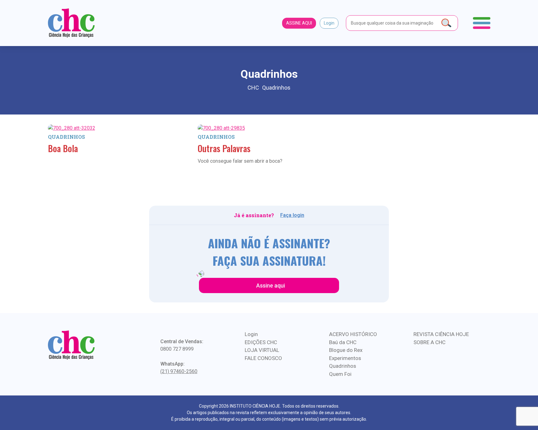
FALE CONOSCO (263, 358)
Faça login (292, 215)
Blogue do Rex (345, 350)
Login (329, 23)
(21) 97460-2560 (178, 371)
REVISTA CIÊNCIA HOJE (441, 334)
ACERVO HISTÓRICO (353, 334)
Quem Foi (340, 374)
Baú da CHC (342, 342)
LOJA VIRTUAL (262, 350)
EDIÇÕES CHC (261, 342)
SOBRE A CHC (429, 342)
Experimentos (345, 358)
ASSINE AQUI (299, 23)
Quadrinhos (66, 136)
